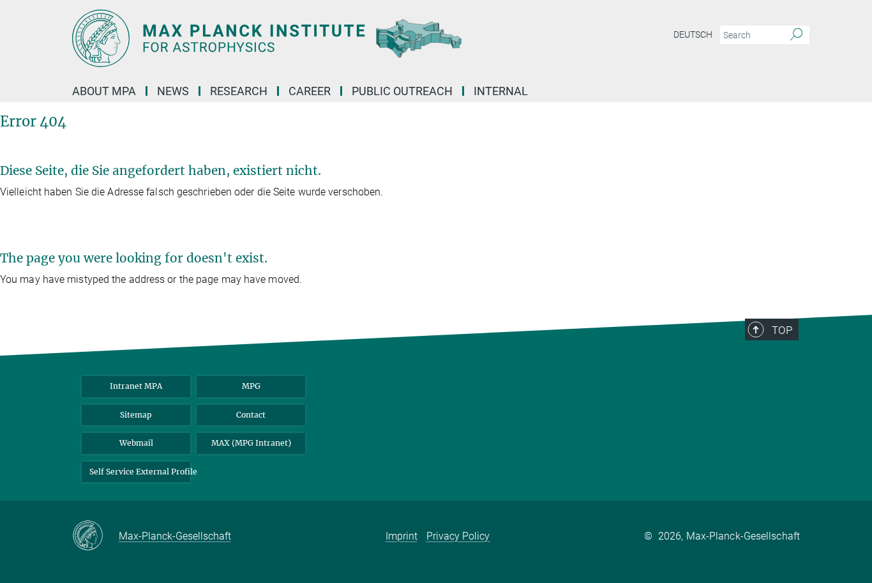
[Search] (796, 35)
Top (782, 330)
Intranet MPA (136, 386)
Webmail (136, 443)
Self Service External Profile (139, 471)
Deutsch (692, 34)
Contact (251, 415)
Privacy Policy (458, 536)
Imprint (401, 536)
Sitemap (136, 415)
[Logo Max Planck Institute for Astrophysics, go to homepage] (311, 38)
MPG (251, 386)
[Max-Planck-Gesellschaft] (95, 536)
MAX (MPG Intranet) (251, 443)
